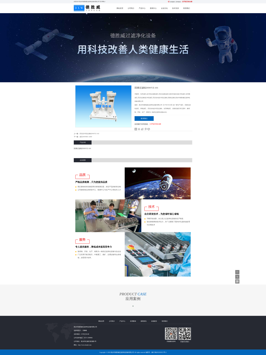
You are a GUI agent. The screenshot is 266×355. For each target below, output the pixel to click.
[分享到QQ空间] (139, 129)
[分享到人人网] (148, 129)
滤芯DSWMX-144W (86, 137)
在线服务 (172, 1)
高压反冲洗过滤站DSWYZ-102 (89, 133)
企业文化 (164, 8)
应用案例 (133, 321)
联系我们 (186, 8)
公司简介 (131, 8)
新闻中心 (153, 8)
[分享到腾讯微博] (145, 129)
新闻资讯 (144, 321)
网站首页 (120, 8)
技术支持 (175, 8)
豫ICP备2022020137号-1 (159, 352)
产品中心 (142, 8)
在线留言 (154, 321)
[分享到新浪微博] (142, 129)
